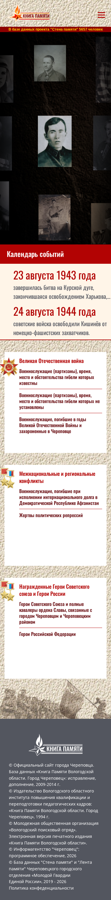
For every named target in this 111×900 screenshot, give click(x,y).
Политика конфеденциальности (41, 888)
